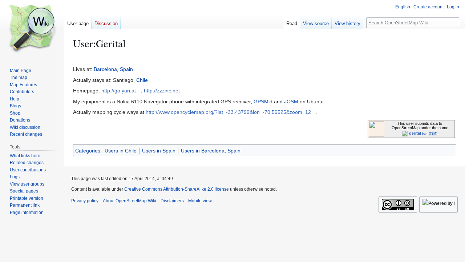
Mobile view (200, 200)
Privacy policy (84, 200)
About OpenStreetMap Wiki (129, 200)
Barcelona (105, 69)
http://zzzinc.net (162, 91)
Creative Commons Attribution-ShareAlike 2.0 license (176, 189)
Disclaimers (172, 200)
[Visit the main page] (32, 29)
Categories (87, 151)
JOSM (291, 101)
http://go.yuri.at (118, 91)
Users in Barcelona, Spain (210, 151)
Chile (142, 80)
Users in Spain (158, 151)
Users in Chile (121, 151)
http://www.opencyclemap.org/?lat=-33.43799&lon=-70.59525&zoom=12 (228, 112)
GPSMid (263, 101)
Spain (126, 69)
